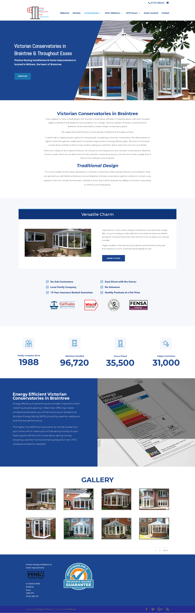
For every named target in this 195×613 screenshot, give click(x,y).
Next (165, 550)
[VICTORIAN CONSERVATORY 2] (154, 509)
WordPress (71, 609)
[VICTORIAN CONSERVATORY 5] (116, 538)
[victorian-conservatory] (40, 509)
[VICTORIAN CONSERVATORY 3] (40, 538)
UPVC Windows (112, 13)
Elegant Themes (45, 609)
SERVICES (22, 76)
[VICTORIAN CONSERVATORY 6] (154, 538)
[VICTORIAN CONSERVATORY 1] (116, 509)
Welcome (64, 13)
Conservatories (91, 13)
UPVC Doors (132, 13)
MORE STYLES (113, 258)
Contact (165, 13)
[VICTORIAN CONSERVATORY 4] (78, 538)
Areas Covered (151, 13)
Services (77, 13)
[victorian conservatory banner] (78, 509)
